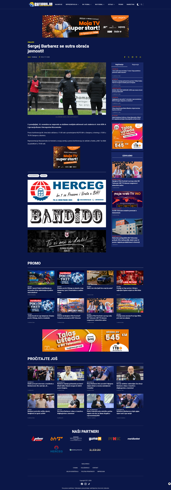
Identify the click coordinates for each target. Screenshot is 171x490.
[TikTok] (89, 484)
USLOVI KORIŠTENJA (72, 471)
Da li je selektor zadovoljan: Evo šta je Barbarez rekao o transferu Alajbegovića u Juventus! (129, 386)
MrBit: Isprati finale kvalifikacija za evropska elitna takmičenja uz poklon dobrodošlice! (40, 290)
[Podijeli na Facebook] (124, 57)
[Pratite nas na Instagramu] (132, 57)
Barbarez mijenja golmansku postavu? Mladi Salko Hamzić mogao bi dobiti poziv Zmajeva (70, 386)
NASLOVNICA (85, 464)
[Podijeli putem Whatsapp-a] (140, 57)
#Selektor (43, 175)
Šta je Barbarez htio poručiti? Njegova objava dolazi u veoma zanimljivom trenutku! (100, 386)
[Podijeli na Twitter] (128, 57)
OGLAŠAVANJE (85, 467)
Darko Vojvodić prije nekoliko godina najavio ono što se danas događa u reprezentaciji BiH (99, 413)
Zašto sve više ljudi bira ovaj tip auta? (100, 288)
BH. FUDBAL (86, 4)
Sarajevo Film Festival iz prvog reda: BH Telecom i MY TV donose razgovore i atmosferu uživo (126, 183)
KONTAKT (95, 467)
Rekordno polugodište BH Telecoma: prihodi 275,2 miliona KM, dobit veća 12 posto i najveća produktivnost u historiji (126, 240)
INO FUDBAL (99, 4)
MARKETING (130, 4)
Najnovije (135, 64)
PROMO (120, 4)
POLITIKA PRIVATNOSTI (88, 471)
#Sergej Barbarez (33, 175)
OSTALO (110, 4)
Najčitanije (119, 64)
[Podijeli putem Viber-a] (136, 57)
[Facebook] (82, 484)
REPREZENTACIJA (71, 4)
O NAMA (75, 467)
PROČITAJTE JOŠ (42, 359)
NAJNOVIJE (58, 4)
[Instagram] (85, 484)
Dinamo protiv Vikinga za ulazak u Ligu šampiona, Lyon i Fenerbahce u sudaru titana (70, 290)
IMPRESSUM (101, 471)
